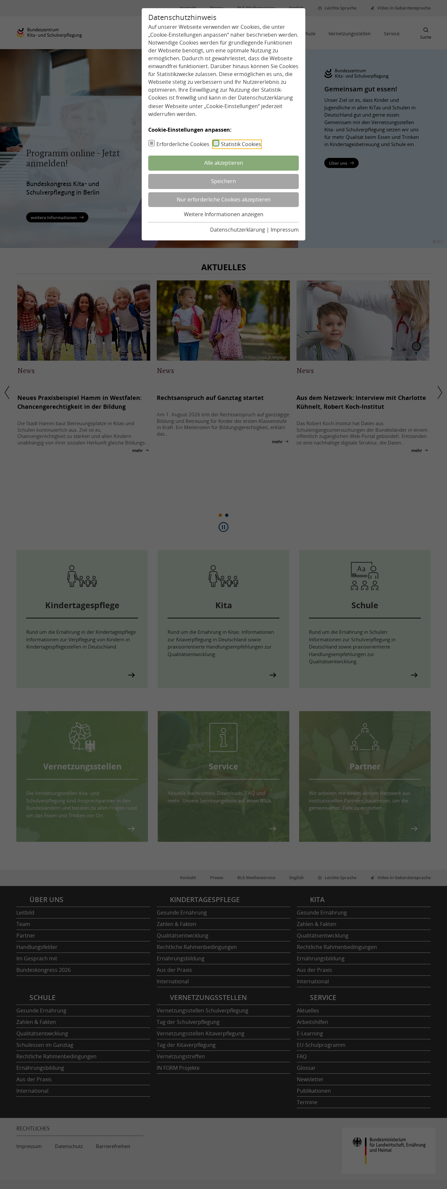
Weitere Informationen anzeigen (223, 214)
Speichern (223, 181)
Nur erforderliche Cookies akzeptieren (224, 199)
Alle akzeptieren (223, 162)
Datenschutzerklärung (265, 97)
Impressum (285, 229)
